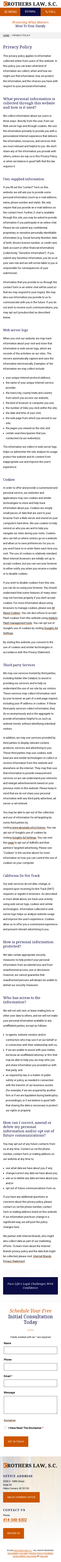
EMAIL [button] (32, 11)
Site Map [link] (24, 1553)
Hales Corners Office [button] (21, 1497)
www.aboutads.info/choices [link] (28, 827)
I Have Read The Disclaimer (25, 1427)
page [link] (11, 842)
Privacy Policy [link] (36, 1553)
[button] (10, 11)
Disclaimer (10, 1420)
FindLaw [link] (44, 1556)
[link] (30, 4)
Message (9, 1392)
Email (8, 1376)
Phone (8, 1359)
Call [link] (52, 11)
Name (7, 1343)
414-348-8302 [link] (15, 1520)
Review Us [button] (13, 1533)
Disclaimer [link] (13, 1553)
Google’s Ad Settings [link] (24, 837)
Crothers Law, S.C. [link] (23, 1550)
